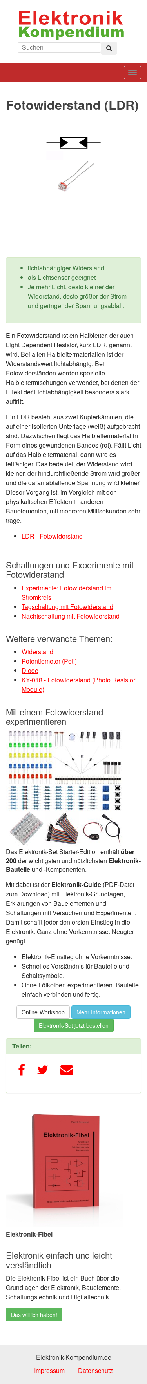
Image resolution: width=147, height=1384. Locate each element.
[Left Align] (109, 48)
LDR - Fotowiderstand (52, 536)
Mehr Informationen (100, 1012)
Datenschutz (95, 1370)
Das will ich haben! (34, 1315)
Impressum (49, 1370)
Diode (30, 670)
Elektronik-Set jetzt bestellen (74, 1025)
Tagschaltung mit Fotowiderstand (67, 606)
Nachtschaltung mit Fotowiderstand (71, 615)
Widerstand (37, 651)
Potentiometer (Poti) (49, 661)
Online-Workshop (43, 1012)
